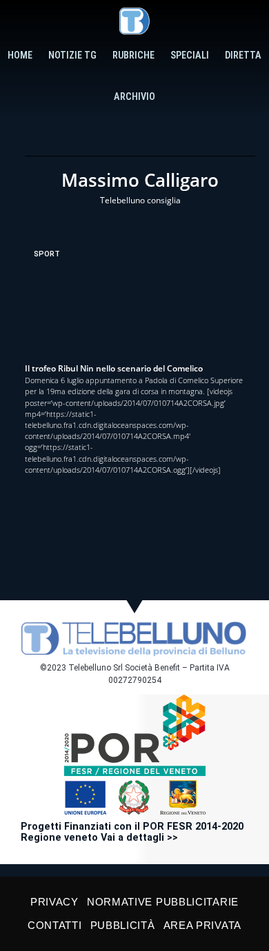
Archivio (134, 97)
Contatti (55, 925)
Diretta (243, 55)
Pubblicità (122, 925)
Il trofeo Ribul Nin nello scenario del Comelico (114, 368)
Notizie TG (72, 55)
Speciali (189, 55)
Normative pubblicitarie (163, 902)
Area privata (202, 925)
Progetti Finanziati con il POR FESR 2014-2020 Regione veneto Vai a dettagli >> (132, 832)
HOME (20, 55)
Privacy (54, 902)
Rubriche (133, 55)
